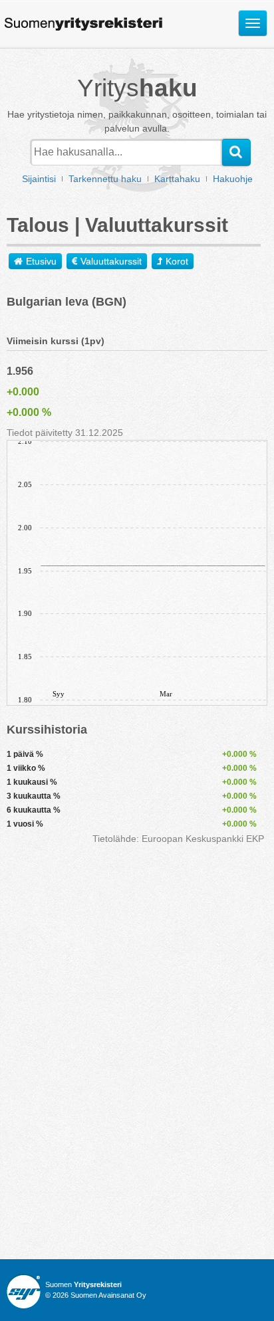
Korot (177, 261)
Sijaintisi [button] (39, 178)
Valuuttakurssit (111, 261)
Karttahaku (177, 178)
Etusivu (41, 261)
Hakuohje (233, 178)
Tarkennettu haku (105, 178)
